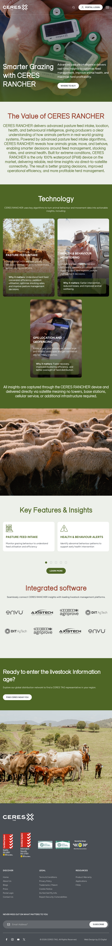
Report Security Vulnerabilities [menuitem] (53, 897)
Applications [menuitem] (81, 881)
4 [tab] (61, 562)
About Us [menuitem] (7, 881)
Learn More (56, 571)
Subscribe (98, 924)
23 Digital (102, 939)
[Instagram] (12, 939)
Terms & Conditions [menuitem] (48, 877)
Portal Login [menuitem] (8, 893)
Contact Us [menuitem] (8, 897)
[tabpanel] (28, 538)
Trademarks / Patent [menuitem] (48, 885)
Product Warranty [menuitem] (84, 877)
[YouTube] (18, 939)
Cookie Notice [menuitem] (45, 889)
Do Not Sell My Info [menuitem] (48, 893)
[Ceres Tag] (15, 7)
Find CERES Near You (17, 697)
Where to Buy (68, 86)
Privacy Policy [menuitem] (45, 881)
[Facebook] (6, 939)
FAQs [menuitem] (78, 885)
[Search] (73, 7)
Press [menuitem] (5, 889)
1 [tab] (46, 562)
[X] (24, 939)
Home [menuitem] (6, 877)
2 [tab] (51, 562)
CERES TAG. (52, 939)
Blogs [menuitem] (5, 885)
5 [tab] (66, 562)
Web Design (89, 939)
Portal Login (92, 7)
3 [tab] (56, 562)
